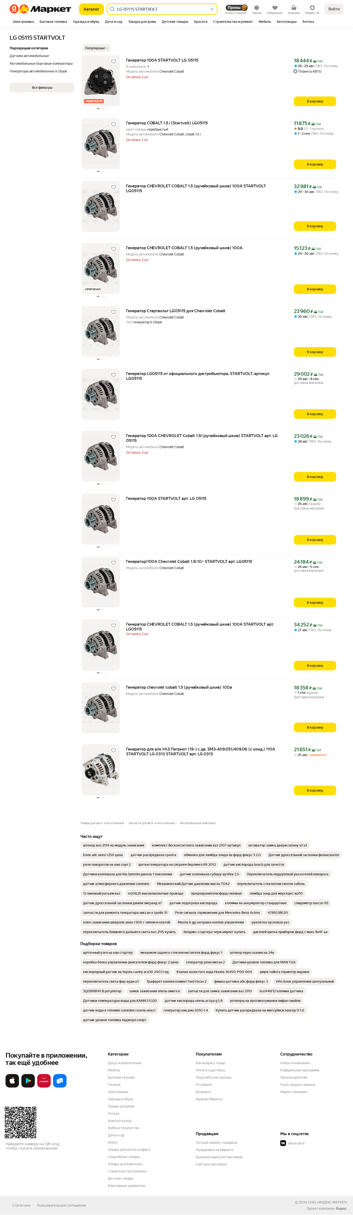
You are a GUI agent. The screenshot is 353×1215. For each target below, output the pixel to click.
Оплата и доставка (210, 1070)
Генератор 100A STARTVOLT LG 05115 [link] (162, 60)
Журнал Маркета (209, 1099)
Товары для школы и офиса (129, 1149)
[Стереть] (212, 9)
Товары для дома (121, 1106)
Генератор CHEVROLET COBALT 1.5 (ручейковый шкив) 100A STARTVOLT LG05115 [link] (196, 188)
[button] (96, 48)
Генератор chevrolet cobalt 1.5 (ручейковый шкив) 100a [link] (179, 687)
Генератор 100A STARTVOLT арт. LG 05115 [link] (166, 498)
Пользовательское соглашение (61, 1205)
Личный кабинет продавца (216, 1143)
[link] (113, 845)
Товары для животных (125, 1164)
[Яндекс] (341, 1208)
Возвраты (203, 1092)
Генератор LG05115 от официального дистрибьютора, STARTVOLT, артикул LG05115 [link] (197, 376)
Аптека (113, 1113)
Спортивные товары (124, 1157)
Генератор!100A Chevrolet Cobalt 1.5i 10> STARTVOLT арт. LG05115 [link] (189, 561)
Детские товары (121, 1178)
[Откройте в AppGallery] (44, 1086)
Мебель (114, 1070)
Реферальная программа (299, 1070)
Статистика (21, 1205)
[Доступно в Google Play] (28, 1086)
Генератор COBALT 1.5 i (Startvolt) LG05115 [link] (167, 123)
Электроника (118, 1092)
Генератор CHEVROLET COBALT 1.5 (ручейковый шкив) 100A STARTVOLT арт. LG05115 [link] (200, 626)
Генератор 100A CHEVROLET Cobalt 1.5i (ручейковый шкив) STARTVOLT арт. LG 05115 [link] (202, 438)
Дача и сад (116, 1135)
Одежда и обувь (120, 1099)
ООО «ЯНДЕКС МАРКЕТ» (327, 1202)
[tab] (23, 22)
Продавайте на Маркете (214, 1150)
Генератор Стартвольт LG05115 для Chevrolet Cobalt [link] (175, 310)
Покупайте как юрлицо (213, 1077)
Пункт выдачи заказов (297, 1085)
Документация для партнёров (219, 1157)
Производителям (293, 1077)
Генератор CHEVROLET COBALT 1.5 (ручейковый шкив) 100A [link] (184, 247)
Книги (112, 1142)
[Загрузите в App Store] (12, 1086)
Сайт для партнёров (211, 1164)
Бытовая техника (121, 1077)
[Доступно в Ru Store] (60, 1086)
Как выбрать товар (210, 1063)
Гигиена (114, 1085)
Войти (334, 9)
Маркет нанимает (294, 1092)
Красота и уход (119, 1121)
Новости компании (295, 1063)
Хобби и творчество (124, 1128)
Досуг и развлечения (124, 1063)
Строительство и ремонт (127, 1171)
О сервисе (204, 1085)
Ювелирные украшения (126, 1186)
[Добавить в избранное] (113, 61)
